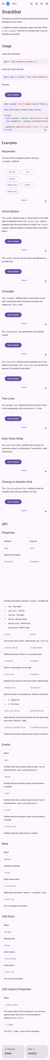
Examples (9, 143)
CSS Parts (8, 916)
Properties (8, 532)
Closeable (8, 291)
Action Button (10, 211)
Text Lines (8, 398)
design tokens (17, 1018)
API (4, 524)
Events (6, 744)
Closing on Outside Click (17, 481)
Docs (14, 4)
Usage (7, 46)
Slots (5, 843)
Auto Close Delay (12, 438)
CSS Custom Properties (16, 989)
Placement (8, 151)
